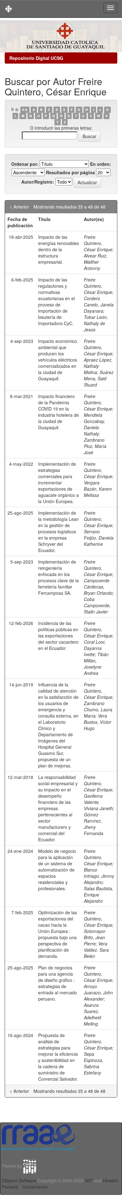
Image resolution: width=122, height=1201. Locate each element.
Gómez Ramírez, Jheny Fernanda (93, 823)
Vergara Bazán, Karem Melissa (98, 488)
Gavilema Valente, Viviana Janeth (98, 802)
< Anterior (19, 207)
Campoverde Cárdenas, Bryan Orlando (98, 586)
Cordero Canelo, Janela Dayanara (99, 304)
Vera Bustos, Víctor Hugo (97, 722)
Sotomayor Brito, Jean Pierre (94, 937)
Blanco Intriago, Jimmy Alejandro (99, 876)
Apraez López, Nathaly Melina (98, 366)
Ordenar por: (24, 164)
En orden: (100, 164)
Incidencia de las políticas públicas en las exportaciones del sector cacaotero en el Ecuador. (58, 635)
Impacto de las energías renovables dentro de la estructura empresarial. (58, 249)
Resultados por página (70, 172)
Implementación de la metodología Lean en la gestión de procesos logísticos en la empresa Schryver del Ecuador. (58, 531)
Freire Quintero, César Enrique (98, 243)
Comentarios (35, 1187)
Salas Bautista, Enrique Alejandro (98, 894)
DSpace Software (19, 1180)
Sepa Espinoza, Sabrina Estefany (93, 1063)
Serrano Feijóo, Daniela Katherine (99, 537)
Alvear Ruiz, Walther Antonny (96, 261)
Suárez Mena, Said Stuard (99, 378)
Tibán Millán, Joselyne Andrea (96, 663)
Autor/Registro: (37, 182)
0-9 (24, 109)
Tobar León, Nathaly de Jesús (96, 323)
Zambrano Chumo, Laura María (98, 709)
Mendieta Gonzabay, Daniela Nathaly (94, 424)
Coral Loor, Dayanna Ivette (95, 648)
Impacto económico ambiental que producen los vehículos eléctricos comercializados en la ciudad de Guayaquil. (57, 360)
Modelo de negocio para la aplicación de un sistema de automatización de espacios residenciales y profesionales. (57, 869)
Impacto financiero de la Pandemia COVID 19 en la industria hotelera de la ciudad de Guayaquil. (58, 411)
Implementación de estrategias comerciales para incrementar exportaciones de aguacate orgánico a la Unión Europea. (58, 482)
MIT (89, 1180)
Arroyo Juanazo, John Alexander (98, 992)
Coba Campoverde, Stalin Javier (97, 605)
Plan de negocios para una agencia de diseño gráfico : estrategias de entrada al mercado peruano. (57, 983)
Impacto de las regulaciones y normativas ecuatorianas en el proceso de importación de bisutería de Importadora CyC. (56, 301)
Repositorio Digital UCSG (36, 58)
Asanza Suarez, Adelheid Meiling (92, 1014)
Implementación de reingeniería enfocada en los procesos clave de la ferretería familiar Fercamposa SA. (58, 577)
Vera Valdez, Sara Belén (96, 949)
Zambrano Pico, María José (95, 446)
